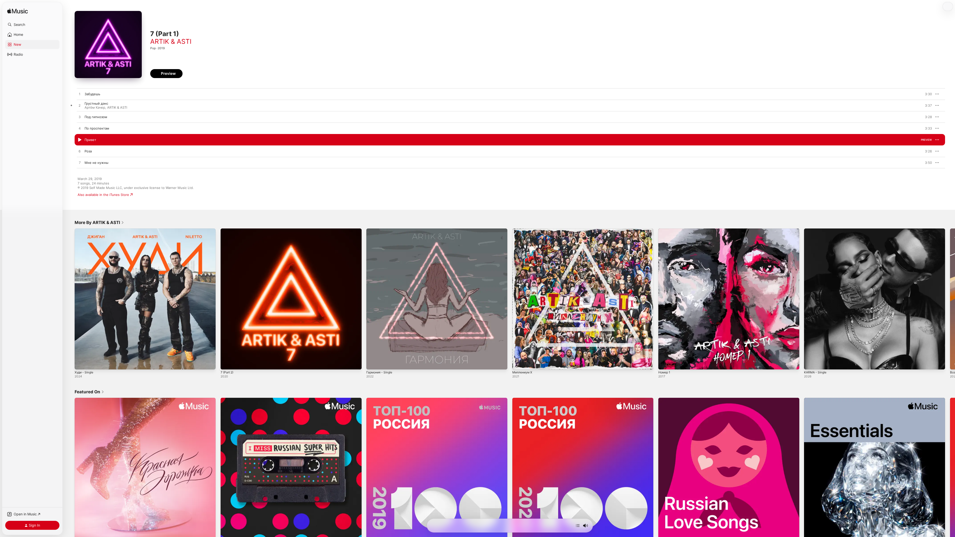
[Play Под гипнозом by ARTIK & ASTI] (80, 117)
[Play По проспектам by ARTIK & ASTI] (80, 128)
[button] (32, 24)
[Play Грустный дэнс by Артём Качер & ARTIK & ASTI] (80, 105)
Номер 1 (665, 230)
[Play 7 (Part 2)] (227, 363)
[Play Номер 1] (664, 363)
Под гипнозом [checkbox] (96, 117)
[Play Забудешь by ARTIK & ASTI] (80, 94)
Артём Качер (95, 107)
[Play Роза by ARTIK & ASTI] (80, 151)
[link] (99, 222)
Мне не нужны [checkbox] (96, 163)
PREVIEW (926, 93)
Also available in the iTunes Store (103, 195)
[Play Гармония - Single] (372, 363)
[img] (17, 11)
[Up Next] (578, 525)
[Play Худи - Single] (81, 363)
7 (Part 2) (228, 230)
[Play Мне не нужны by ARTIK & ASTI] (80, 163)
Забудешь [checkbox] (92, 94)
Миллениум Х (523, 230)
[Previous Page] (69, 298)
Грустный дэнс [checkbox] (96, 103)
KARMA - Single (816, 230)
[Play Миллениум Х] (518, 363)
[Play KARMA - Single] (810, 363)
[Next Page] (950, 298)
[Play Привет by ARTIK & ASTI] (80, 140)
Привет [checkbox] (90, 140)
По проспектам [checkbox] (97, 128)
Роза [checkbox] (88, 151)
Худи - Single (85, 230)
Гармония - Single (380, 230)
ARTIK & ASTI (170, 41)
